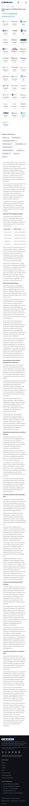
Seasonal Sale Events (6, 775)
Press (2, 770)
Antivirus (6, 137)
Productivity (6, 153)
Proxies (16, 153)
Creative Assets (7, 144)
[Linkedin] (16, 752)
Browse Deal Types (5, 772)
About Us (3, 762)
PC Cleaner (20, 150)
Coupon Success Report (7, 777)
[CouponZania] (14, 739)
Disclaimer (3, 803)
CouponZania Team (13, 13)
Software (8, 6)
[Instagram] (2, 752)
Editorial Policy (14, 800)
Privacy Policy (22, 800)
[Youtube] (9, 752)
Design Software (20, 144)
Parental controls (7, 147)
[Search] (22, 2)
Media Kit (3, 767)
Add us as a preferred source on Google (12, 755)
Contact (3, 765)
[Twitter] (6, 752)
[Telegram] (19, 752)
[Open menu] (26, 2)
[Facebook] (12, 752)
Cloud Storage (16, 137)
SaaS (5, 156)
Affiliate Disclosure (5, 800)
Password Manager (8, 150)
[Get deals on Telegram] (18, 2)
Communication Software (9, 140)
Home (2, 6)
